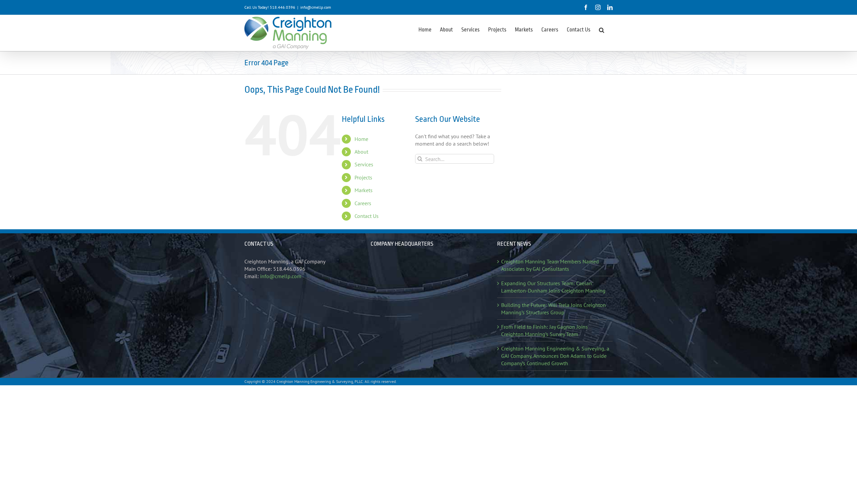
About (361, 151)
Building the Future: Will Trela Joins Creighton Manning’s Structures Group (553, 309)
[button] (601, 29)
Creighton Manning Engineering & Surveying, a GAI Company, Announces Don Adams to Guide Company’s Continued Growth (555, 356)
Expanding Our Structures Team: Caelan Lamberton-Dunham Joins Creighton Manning (553, 287)
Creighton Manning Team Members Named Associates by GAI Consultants (550, 265)
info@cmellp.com (315, 7)
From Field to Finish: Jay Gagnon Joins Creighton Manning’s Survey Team (544, 330)
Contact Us (367, 216)
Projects (363, 177)
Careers (363, 203)
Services (364, 164)
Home (361, 139)
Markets (364, 190)
